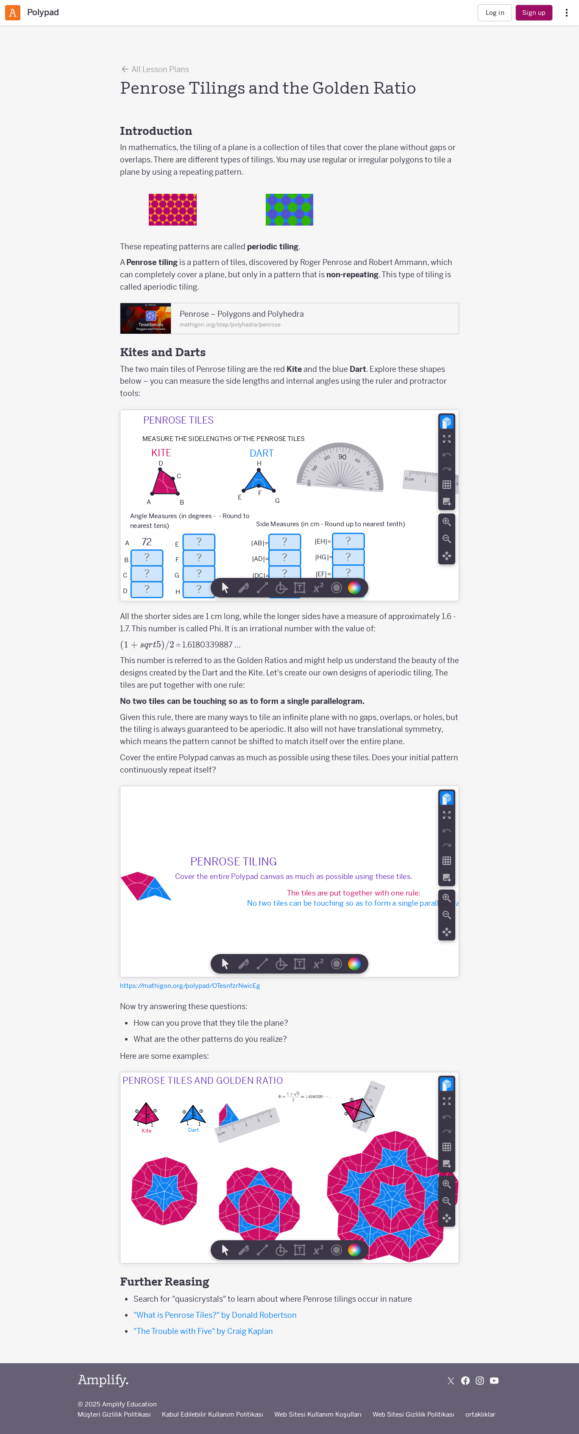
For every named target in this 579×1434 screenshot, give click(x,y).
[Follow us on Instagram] (480, 1380)
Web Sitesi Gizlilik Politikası (413, 1414)
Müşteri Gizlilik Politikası (114, 1414)
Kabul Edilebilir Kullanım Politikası (212, 1414)
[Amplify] (103, 1380)
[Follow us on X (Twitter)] (451, 1380)
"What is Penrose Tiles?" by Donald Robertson (215, 1315)
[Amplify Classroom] (12, 12)
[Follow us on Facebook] (465, 1380)
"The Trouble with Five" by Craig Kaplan (203, 1331)
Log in (495, 12)
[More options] (566, 13)
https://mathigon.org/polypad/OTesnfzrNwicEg (190, 986)
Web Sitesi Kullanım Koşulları (318, 1414)
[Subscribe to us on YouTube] (494, 1380)
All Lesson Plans (159, 69)
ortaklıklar (480, 1414)
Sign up (534, 12)
